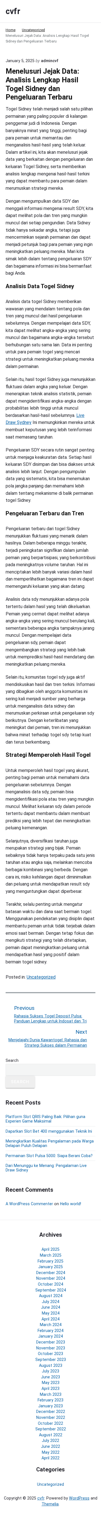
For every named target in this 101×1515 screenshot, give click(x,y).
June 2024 (50, 1307)
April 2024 (50, 1319)
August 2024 (50, 1295)
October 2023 (50, 1353)
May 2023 (50, 1382)
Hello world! (70, 1204)
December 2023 (50, 1342)
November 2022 (50, 1417)
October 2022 (50, 1423)
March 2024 (50, 1324)
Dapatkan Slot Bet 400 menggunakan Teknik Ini (49, 1131)
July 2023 (50, 1371)
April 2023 (50, 1388)
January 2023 (50, 1406)
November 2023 (50, 1348)
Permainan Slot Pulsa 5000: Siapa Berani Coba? (49, 1155)
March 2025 (50, 1255)
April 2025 (50, 1249)
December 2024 (50, 1272)
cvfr (40, 1498)
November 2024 (50, 1278)
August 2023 (50, 1365)
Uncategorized (41, 977)
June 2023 (50, 1377)
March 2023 (50, 1394)
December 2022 (50, 1411)
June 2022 (50, 1446)
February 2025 (50, 1261)
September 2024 (50, 1290)
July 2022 (50, 1440)
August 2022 (50, 1435)
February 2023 (50, 1400)
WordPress (79, 1498)
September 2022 (50, 1429)
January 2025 (50, 1267)
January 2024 (50, 1336)
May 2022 (50, 1452)
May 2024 (50, 1313)
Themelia (50, 1504)
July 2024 (50, 1301)
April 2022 (50, 1458)
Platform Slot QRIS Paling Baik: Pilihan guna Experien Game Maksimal (45, 1118)
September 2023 (50, 1359)
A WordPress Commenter (29, 1204)
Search (12, 1060)
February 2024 (50, 1330)
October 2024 (50, 1284)
